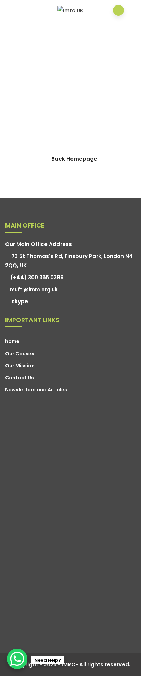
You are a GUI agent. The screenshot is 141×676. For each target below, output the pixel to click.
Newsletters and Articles (36, 389)
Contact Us (19, 377)
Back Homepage (74, 158)
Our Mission (20, 365)
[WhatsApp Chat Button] (17, 659)
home (12, 341)
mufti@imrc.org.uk (33, 289)
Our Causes (19, 353)
